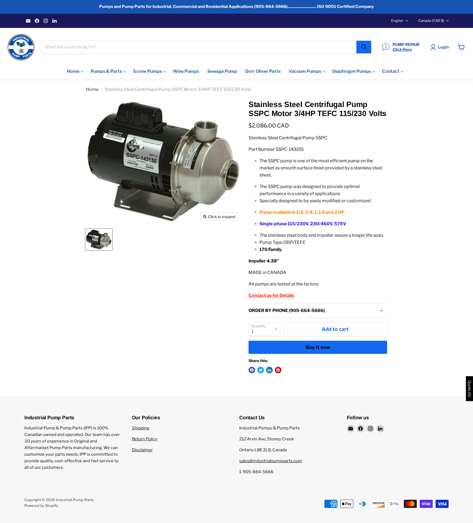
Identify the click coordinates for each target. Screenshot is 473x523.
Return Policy (144, 439)
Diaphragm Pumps (352, 71)
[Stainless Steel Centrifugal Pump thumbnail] (98, 239)
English (397, 20)
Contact (391, 71)
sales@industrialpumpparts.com (270, 460)
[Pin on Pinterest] (278, 370)
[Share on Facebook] (252, 370)
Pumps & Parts (107, 71)
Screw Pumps (148, 71)
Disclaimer (142, 449)
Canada (431, 20)
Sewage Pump (222, 71)
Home (73, 71)
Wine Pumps (186, 71)
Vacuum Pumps (305, 71)
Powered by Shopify (41, 505)
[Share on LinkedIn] (269, 370)
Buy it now (317, 347)
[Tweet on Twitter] (260, 370)
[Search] (363, 47)
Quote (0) (469, 388)
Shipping (140, 428)
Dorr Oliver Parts (263, 71)
